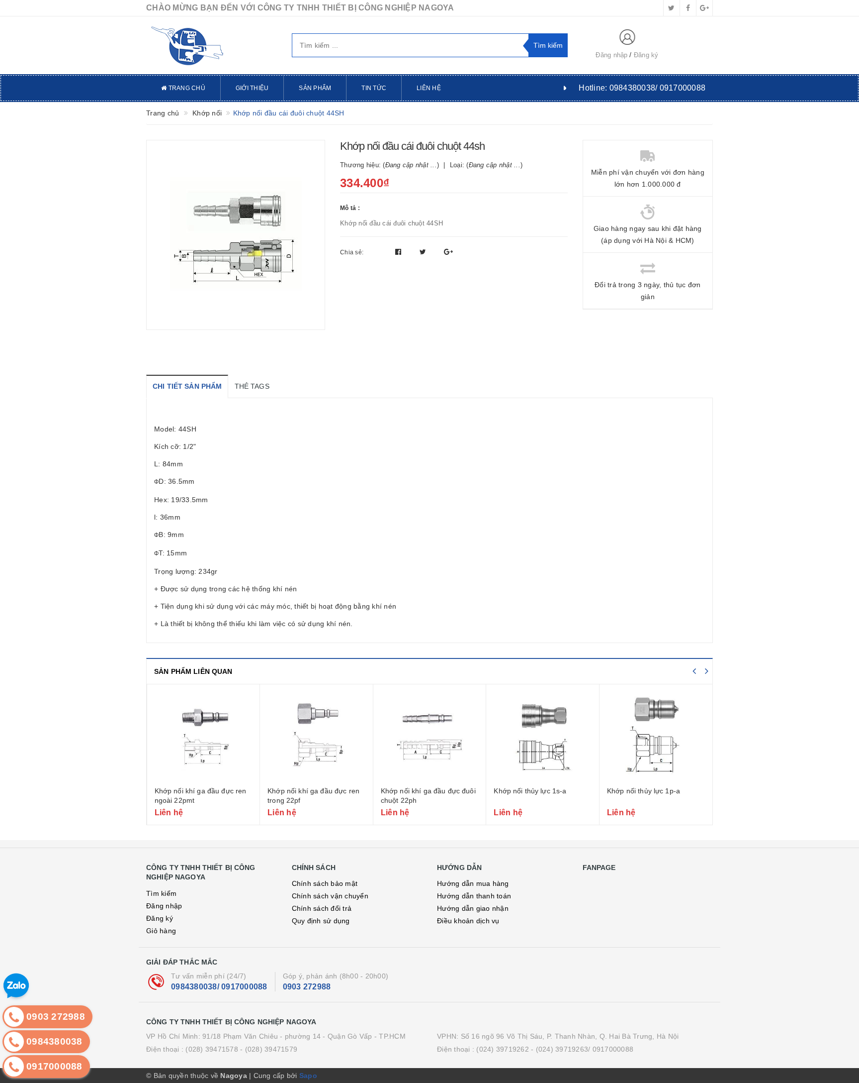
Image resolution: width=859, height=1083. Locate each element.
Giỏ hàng (161, 931)
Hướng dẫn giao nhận (473, 908)
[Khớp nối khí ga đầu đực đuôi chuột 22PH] (430, 736)
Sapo (308, 1076)
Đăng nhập (611, 55)
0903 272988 (307, 986)
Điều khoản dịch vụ (468, 921)
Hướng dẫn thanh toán (474, 896)
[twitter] (672, 8)
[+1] (448, 252)
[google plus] (704, 8)
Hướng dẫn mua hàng (473, 883)
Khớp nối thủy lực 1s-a (530, 791)
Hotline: (642, 88)
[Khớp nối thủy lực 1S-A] (543, 736)
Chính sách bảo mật (325, 883)
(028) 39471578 (211, 1049)
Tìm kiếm (161, 893)
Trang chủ (186, 88)
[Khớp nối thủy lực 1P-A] (656, 736)
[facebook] (688, 8)
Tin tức (373, 88)
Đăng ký (646, 55)
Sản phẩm (315, 88)
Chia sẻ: (351, 252)
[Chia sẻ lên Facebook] (399, 252)
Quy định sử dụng (321, 921)
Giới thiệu (252, 88)
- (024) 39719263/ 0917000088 (582, 1049)
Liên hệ (429, 88)
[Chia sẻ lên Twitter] (424, 252)
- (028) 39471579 (268, 1049)
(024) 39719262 (502, 1049)
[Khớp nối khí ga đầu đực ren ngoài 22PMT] (204, 736)
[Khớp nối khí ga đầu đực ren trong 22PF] (316, 736)
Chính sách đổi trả (322, 908)
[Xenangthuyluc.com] (211, 45)
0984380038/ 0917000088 (219, 986)
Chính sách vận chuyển (330, 896)
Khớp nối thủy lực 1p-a (643, 791)
